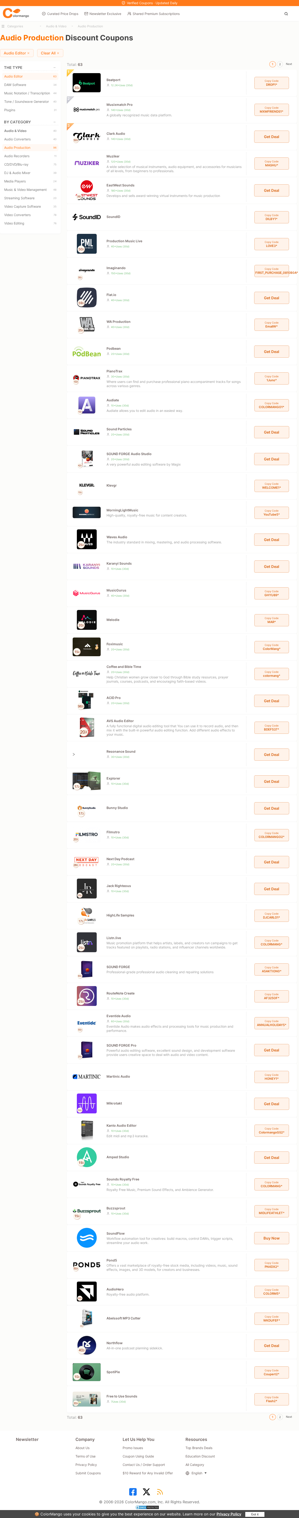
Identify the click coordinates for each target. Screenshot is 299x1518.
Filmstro (113, 832)
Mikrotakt (114, 1103)
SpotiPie (113, 1372)
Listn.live (114, 938)
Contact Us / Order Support (144, 1465)
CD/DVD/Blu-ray (30, 164)
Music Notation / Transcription (30, 93)
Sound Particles (119, 429)
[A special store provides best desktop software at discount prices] (16, 13)
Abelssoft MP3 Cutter (124, 1318)
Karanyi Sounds (119, 563)
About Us (82, 1448)
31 (55, 110)
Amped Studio (118, 1157)
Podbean (114, 348)
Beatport (113, 80)
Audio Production (90, 26)
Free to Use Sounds (122, 1396)
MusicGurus (116, 590)
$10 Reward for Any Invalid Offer (148, 1473)
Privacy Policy (229, 1514)
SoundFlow (116, 1233)
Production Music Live (124, 241)
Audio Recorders (30, 156)
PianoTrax (114, 371)
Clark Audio (116, 133)
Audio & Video (56, 26)
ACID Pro (114, 698)
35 (55, 206)
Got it (255, 1514)
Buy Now (271, 1238)
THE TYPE (13, 67)
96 (55, 147)
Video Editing (30, 223)
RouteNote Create (121, 993)
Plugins (30, 110)
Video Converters (30, 215)
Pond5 (112, 1260)
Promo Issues (133, 1448)
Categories (15, 26)
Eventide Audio (119, 1016)
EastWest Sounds (121, 185)
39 (55, 173)
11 (55, 156)
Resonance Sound (121, 751)
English (197, 1473)
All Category (194, 1465)
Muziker (113, 156)
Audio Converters (30, 139)
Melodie (113, 620)
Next (289, 64)
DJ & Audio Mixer (30, 173)
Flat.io (111, 295)
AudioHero (115, 1289)
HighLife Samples (120, 915)
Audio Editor (15, 53)
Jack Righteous (119, 886)
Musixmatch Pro (120, 105)
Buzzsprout (116, 1208)
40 (55, 101)
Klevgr (112, 485)
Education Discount (200, 1456)
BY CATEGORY (17, 122)
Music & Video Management (30, 190)
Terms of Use (85, 1456)
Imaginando (116, 268)
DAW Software (30, 85)
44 (55, 93)
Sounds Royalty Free (123, 1179)
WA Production (119, 322)
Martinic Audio (118, 1076)
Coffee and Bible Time (124, 667)
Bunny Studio (117, 808)
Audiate (113, 400)
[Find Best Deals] (287, 13)
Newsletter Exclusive (105, 14)
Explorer (113, 778)
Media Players (30, 181)
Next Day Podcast (120, 859)
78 (55, 215)
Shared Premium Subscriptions (156, 14)
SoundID (113, 217)
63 (55, 76)
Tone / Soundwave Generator (30, 101)
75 (55, 164)
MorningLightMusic (122, 510)
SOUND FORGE (118, 967)
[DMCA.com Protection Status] (149, 1508)
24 (55, 181)
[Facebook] (133, 1493)
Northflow (115, 1343)
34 (55, 84)
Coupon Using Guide (138, 1456)
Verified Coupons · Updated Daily (152, 3)
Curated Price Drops (62, 14)
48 (55, 189)
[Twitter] (147, 1493)
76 (55, 223)
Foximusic (115, 644)
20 (55, 198)
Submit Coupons (88, 1473)
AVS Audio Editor (120, 721)
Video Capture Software (30, 206)
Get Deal (271, 136)
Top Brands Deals (198, 1448)
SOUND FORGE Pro (121, 1045)
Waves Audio (117, 537)
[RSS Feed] (160, 1493)
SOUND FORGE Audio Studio (129, 454)
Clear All (48, 53)
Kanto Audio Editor (122, 1125)
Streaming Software (30, 198)
